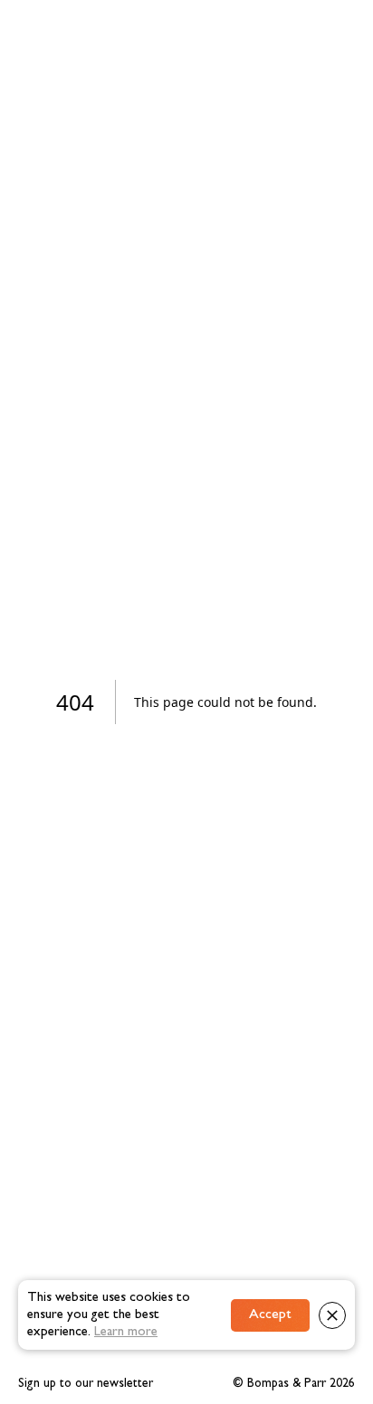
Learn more (126, 1332)
